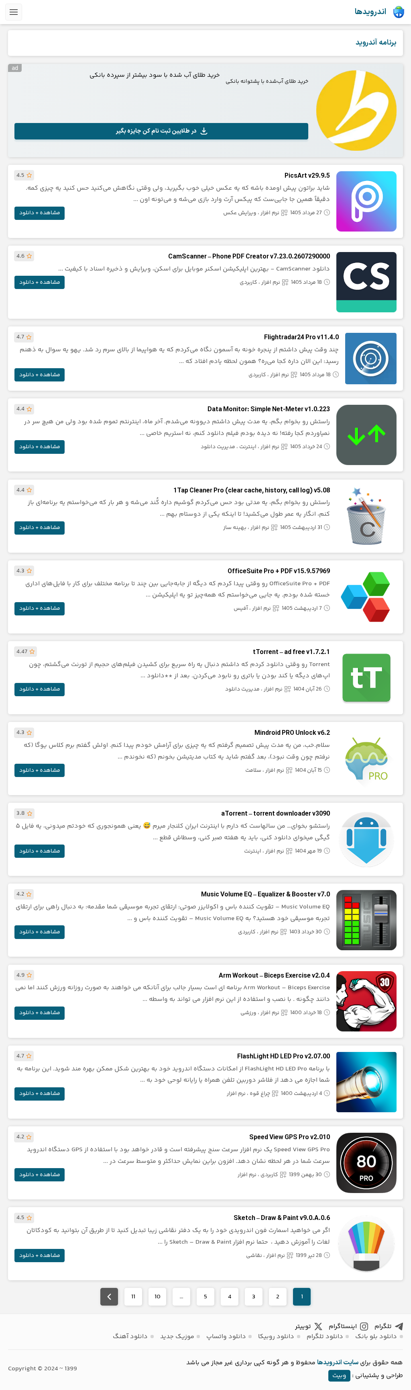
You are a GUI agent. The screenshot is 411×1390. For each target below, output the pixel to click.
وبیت (339, 1376)
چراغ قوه (260, 1093)
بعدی (109, 1297)
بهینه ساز (234, 527)
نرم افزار (269, 213)
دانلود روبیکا (276, 1337)
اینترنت (247, 447)
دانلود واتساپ (226, 1337)
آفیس (241, 608)
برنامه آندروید (376, 42)
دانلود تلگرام (325, 1337)
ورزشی (248, 1013)
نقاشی (254, 1255)
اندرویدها (370, 12)
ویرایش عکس (239, 213)
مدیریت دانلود (218, 447)
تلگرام (383, 1327)
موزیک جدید (177, 1337)
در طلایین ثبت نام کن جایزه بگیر (156, 131)
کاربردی (248, 282)
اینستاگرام (343, 1327)
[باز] (13, 12)
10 (158, 1297)
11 (133, 1297)
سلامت (253, 770)
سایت (350, 1362)
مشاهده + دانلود (39, 213)
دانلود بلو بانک (376, 1337)
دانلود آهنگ (130, 1337)
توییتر (303, 1327)
